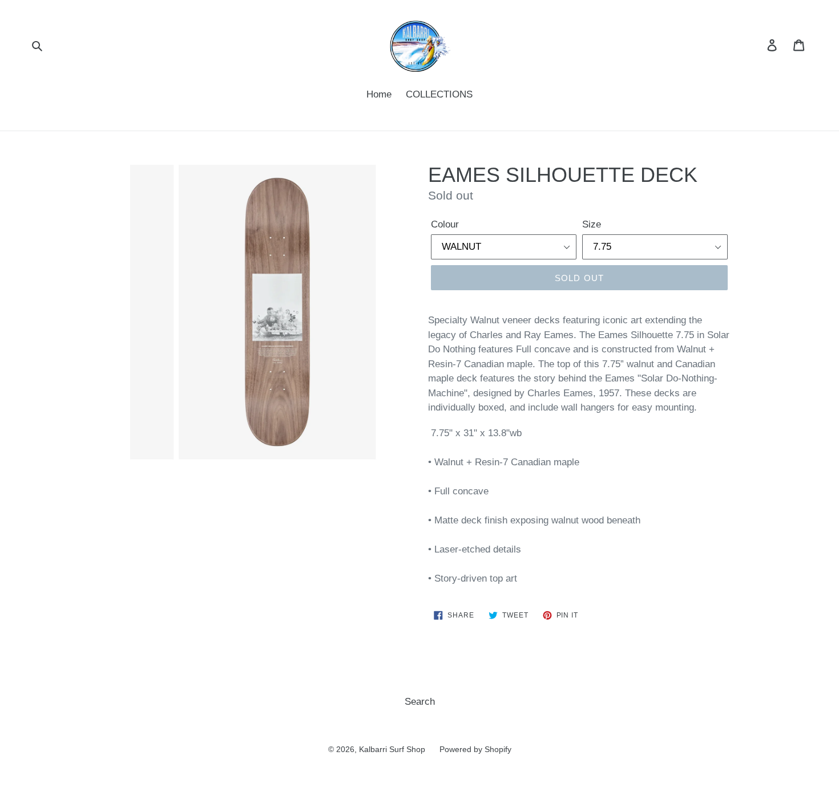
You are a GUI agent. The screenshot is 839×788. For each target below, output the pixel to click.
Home (379, 94)
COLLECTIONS (439, 94)
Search (420, 701)
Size (591, 224)
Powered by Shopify (475, 749)
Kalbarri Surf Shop (392, 749)
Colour (445, 224)
